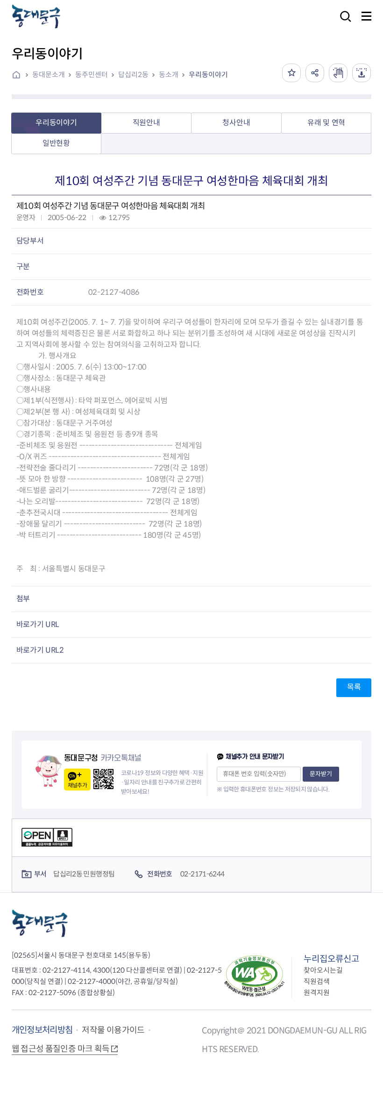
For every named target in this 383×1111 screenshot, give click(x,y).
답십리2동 (133, 74)
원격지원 (317, 992)
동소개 (168, 74)
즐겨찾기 (291, 73)
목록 (354, 687)
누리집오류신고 (331, 959)
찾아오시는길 (323, 970)
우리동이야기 (208, 74)
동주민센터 (91, 74)
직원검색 (317, 981)
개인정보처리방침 (42, 1030)
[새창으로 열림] (338, 73)
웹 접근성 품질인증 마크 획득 (61, 1049)
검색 (343, 22)
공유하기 (314, 73)
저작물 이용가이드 (113, 1030)
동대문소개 (48, 74)
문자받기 (321, 774)
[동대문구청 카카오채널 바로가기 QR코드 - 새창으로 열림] (103, 779)
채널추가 (77, 785)
